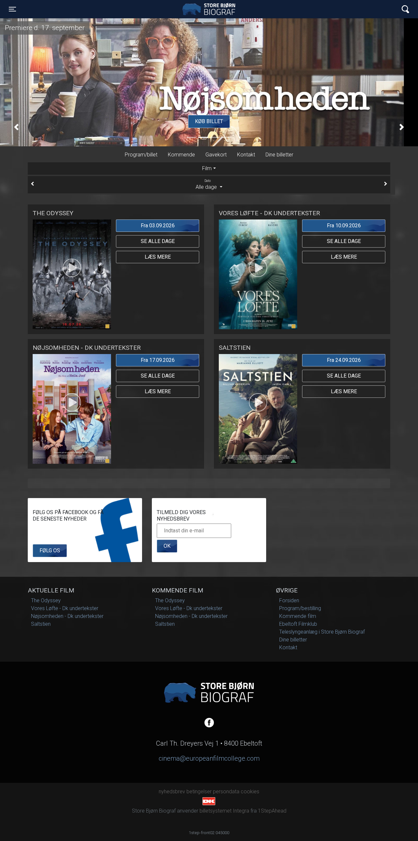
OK (167, 546)
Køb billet (209, 121)
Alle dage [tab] (207, 184)
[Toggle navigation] (405, 9)
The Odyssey (46, 600)
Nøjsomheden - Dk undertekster (67, 616)
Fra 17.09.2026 (158, 360)
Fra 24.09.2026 (344, 360)
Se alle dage (158, 241)
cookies (250, 791)
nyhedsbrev (172, 791)
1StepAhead (272, 811)
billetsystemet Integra (224, 811)
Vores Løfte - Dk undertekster (64, 608)
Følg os (50, 550)
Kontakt (246, 155)
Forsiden (289, 600)
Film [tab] (207, 168)
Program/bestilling (300, 608)
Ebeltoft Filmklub (298, 624)
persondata (226, 791)
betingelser (199, 791)
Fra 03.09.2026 (158, 225)
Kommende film (297, 616)
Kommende (181, 155)
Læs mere (158, 257)
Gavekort (216, 155)
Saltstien (41, 624)
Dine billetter (279, 155)
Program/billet (141, 155)
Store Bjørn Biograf (211, 9)
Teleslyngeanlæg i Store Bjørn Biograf (322, 632)
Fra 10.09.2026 (344, 225)
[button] (16, 127)
